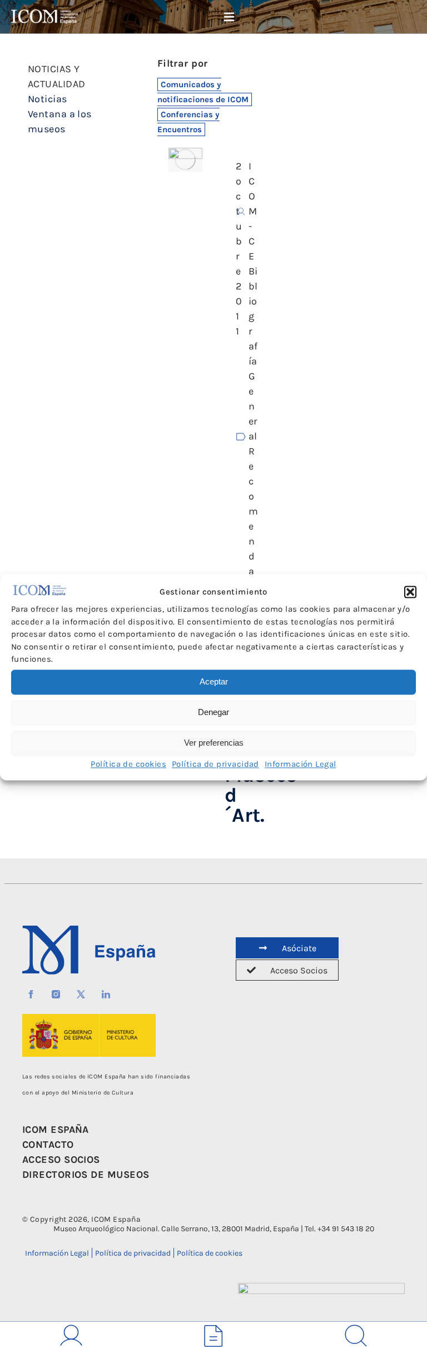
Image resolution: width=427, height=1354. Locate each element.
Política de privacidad (215, 764)
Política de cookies (128, 764)
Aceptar (214, 682)
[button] (410, 592)
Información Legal (300, 764)
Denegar (213, 712)
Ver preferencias (214, 743)
